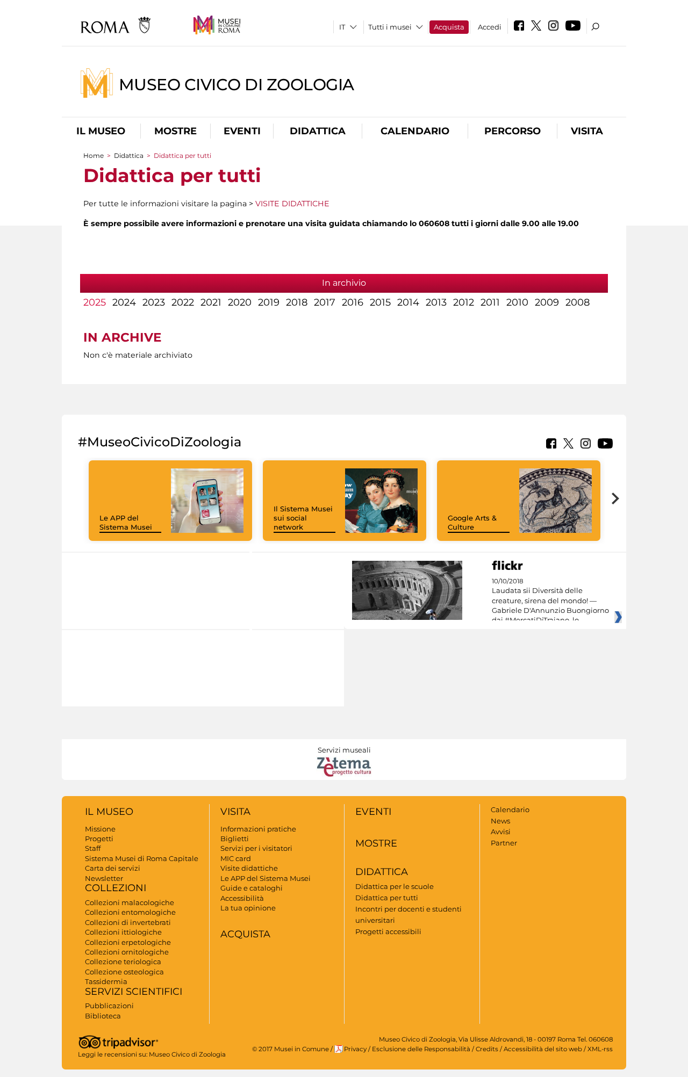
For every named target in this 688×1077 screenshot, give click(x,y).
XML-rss (600, 1049)
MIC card (235, 858)
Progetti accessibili (388, 931)
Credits (487, 1049)
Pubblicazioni (109, 1005)
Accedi (489, 27)
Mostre (175, 131)
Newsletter (104, 878)
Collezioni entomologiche (130, 912)
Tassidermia (106, 981)
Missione (100, 829)
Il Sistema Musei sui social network (303, 517)
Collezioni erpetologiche (128, 942)
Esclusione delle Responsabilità (421, 1049)
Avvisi (501, 831)
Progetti (99, 838)
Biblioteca (103, 1015)
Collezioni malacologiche (129, 902)
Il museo (100, 131)
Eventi (242, 131)
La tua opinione (248, 907)
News (500, 820)
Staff (93, 848)
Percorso (512, 131)
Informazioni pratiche (258, 829)
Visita (587, 131)
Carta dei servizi (112, 868)
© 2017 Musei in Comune (290, 1049)
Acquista (449, 27)
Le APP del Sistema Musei (125, 522)
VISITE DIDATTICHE (292, 203)
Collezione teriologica (123, 961)
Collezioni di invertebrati (128, 922)
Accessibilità (242, 898)
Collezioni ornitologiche (127, 952)
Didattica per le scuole (394, 886)
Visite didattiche (249, 868)
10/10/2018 (550, 601)
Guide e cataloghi (251, 888)
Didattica (318, 131)
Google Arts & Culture (472, 522)
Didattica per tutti (386, 897)
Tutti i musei (390, 27)
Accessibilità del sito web (543, 1049)
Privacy (355, 1049)
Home (93, 155)
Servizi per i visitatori (256, 848)
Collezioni (115, 888)
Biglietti (234, 838)
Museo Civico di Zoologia (236, 84)
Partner (504, 843)
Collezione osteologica (124, 971)
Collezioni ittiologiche (123, 932)
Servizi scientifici (133, 991)
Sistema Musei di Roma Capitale (141, 858)
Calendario (415, 131)
